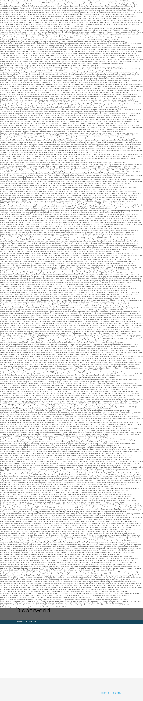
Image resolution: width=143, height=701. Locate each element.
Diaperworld (33, 611)
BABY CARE (20, 622)
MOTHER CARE (31, 622)
